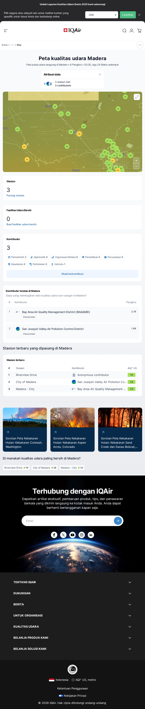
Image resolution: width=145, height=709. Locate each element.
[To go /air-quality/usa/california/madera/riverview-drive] (73, 374)
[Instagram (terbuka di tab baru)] (82, 535)
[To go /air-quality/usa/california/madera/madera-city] (73, 388)
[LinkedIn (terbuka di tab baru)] (91, 535)
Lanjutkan (128, 14)
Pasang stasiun (15, 195)
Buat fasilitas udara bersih (21, 224)
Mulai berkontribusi (72, 273)
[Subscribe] (118, 521)
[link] (124, 31)
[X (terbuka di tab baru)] (63, 535)
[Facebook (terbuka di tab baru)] (54, 535)
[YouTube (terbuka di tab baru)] (72, 535)
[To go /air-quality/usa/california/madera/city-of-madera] (73, 381)
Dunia (5, 45)
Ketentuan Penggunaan (72, 688)
